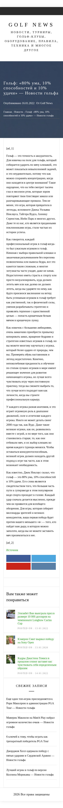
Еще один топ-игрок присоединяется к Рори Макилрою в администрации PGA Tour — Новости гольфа (30, 703)
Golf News (31, 25)
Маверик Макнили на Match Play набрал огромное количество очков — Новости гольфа (30, 722)
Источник (12, 550)
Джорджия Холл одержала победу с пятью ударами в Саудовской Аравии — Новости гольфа (30, 755)
